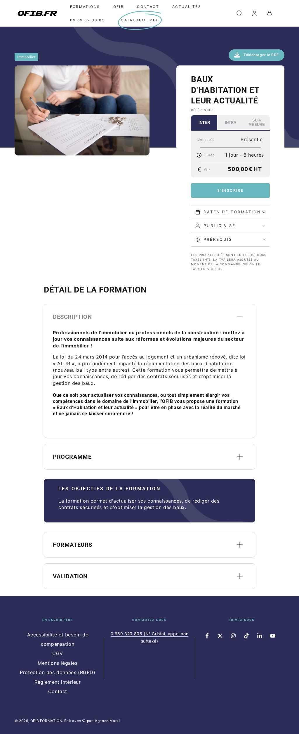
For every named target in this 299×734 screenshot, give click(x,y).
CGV (57, 653)
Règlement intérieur (57, 682)
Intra (230, 122)
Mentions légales (58, 663)
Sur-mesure (256, 122)
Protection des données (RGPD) (57, 672)
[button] (239, 13)
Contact (57, 691)
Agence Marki (107, 721)
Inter (204, 122)
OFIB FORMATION (46, 721)
